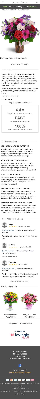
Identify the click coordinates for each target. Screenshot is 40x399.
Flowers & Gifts (11, 9)
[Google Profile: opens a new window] (20, 365)
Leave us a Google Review (20, 372)
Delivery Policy (20, 394)
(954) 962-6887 (20, 356)
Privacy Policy (17, 391)
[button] (35, 394)
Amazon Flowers (20, 2)
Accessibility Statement (31, 391)
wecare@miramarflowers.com (20, 358)
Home (3, 9)
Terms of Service (5, 391)
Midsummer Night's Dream (25, 251)
